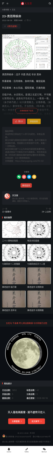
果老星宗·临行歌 (9, 287)
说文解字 (36, 421)
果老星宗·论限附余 (35, 287)
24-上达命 (46, 211)
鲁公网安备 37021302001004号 (18, 437)
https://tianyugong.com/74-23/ (29, 161)
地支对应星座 (33, 240)
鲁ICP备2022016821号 (42, 437)
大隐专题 (5, 10)
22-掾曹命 (6, 211)
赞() (27, 20)
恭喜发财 (34, 121)
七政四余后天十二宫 (36, 264)
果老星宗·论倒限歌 (35, 310)
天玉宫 (26, 3)
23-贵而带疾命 (11, 16)
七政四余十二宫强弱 (11, 264)
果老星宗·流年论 (9, 310)
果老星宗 (26, 185)
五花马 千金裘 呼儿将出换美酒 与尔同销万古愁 (26, 323)
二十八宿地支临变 (10, 240)
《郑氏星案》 (11, 26)
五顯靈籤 (17, 421)
